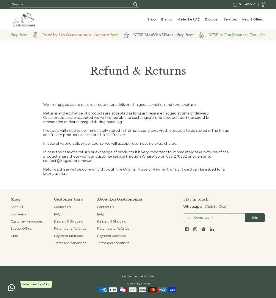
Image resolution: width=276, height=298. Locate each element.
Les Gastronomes (133, 276)
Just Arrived (19, 214)
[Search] (135, 4)
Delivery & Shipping (68, 221)
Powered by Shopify (138, 283)
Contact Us (62, 207)
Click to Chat (216, 207)
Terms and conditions (70, 243)
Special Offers (21, 229)
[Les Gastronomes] (24, 19)
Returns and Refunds (70, 229)
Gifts (14, 236)
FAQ (57, 214)
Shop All (17, 207)
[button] (187, 229)
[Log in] (263, 4)
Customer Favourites (26, 221)
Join (255, 218)
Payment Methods (68, 236)
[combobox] (71, 4)
